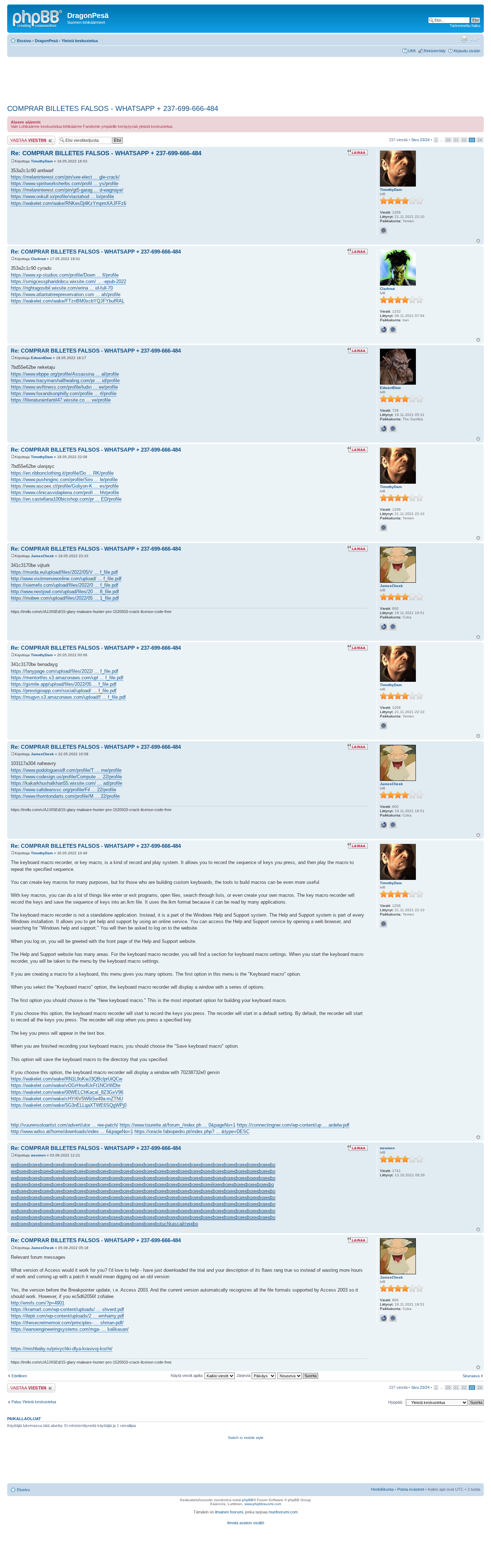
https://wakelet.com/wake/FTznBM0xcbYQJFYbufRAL (67, 301)
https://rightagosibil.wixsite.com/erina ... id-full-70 (62, 288)
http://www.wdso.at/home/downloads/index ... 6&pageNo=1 (72, 1131)
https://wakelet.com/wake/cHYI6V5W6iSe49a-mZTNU (67, 1098)
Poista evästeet (410, 1489)
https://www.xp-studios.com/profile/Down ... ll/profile (65, 275)
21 (456, 140)
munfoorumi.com (283, 1512)
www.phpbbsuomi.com (262, 1504)
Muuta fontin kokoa (475, 39)
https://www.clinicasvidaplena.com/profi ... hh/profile (65, 492)
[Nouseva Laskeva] (298, 1375)
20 (448, 140)
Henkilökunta (382, 1489)
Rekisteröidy (435, 51)
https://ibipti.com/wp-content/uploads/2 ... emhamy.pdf (67, 1316)
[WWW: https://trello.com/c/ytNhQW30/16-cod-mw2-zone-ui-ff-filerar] (383, 428)
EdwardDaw (41, 358)
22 (464, 140)
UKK (412, 51)
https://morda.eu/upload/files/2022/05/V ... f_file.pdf (64, 572)
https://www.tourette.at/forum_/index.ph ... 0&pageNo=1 (177, 1125)
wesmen (38, 1155)
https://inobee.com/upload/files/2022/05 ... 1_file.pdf (65, 598)
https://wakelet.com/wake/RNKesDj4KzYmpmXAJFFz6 (68, 203)
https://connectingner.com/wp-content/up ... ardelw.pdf (293, 1125)
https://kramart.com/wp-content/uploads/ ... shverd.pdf (67, 1309)
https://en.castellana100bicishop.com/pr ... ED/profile (66, 499)
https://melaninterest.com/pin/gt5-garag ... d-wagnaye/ (67, 190)
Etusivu (24, 41)
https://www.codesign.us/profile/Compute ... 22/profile (66, 776)
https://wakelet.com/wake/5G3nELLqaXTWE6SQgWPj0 (69, 1105)
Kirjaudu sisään (467, 51)
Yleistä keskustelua (79, 41)
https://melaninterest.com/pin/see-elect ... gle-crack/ (65, 177)
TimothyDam (42, 161)
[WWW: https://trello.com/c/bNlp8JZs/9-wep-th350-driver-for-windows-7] (383, 626)
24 (480, 140)
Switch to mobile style (245, 1438)
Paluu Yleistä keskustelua (34, 1402)
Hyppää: (395, 1402)
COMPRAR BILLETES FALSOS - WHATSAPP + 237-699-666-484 (112, 108)
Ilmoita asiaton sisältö (245, 1523)
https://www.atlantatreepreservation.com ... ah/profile (65, 294)
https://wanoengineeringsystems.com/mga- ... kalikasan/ (70, 1329)
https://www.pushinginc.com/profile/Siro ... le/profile (64, 479)
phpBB (247, 1500)
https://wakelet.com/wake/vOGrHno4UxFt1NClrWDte (65, 1085)
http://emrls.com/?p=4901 (37, 1303)
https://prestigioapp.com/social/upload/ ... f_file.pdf (63, 690)
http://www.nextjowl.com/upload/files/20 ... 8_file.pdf (65, 591)
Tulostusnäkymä (464, 39)
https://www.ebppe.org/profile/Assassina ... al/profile (65, 374)
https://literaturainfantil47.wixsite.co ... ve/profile (61, 400)
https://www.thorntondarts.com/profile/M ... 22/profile (65, 796)
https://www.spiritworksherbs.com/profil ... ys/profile (64, 183)
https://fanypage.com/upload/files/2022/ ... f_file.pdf (64, 671)
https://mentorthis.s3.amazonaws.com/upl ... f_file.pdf (67, 677)
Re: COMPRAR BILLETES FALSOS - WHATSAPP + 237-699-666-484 (106, 153)
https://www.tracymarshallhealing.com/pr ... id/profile (65, 380)
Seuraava (471, 1376)
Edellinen (19, 1376)
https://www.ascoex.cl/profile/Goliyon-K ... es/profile (65, 486)
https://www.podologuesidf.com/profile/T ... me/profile (66, 770)
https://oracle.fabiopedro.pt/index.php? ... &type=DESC (191, 1131)
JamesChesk (42, 556)
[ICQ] (383, 230)
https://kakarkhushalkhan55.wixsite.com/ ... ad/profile (66, 783)
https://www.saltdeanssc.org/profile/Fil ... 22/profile (63, 789)
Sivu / (420, 140)
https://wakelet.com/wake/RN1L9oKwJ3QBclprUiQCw (66, 1079)
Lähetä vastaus (20, 138)
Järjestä (244, 1375)
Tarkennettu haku (465, 25)
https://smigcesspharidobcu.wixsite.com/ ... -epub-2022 (68, 281)
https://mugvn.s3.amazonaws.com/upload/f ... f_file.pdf (68, 697)
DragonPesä (46, 41)
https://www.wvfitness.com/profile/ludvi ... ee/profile (64, 387)
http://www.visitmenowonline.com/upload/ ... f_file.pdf (66, 578)
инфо (16, 1164)
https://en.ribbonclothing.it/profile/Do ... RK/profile (62, 473)
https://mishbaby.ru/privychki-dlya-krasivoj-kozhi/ (62, 1348)
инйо (211, 1184)
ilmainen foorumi (229, 1512)
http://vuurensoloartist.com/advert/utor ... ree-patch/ (64, 1125)
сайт (182, 1223)
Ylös (478, 241)
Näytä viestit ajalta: (188, 1375)
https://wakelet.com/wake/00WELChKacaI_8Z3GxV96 (67, 1092)
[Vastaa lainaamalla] (357, 152)
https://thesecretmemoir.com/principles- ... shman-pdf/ (67, 1322)
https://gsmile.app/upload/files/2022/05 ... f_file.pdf (63, 684)
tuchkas (168, 1223)
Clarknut (38, 259)
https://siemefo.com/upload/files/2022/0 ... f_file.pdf (64, 585)
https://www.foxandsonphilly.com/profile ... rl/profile (63, 393)
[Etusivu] (38, 17)
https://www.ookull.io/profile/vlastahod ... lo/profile (62, 196)
